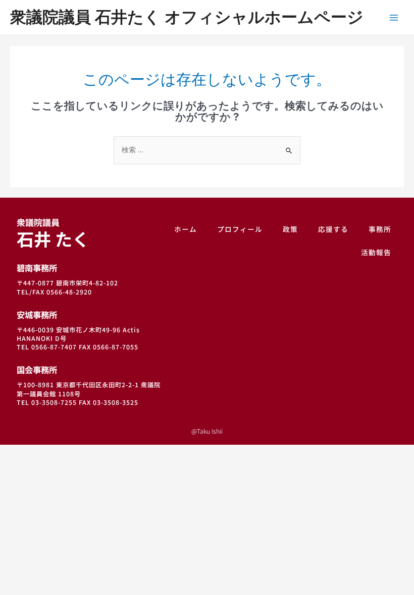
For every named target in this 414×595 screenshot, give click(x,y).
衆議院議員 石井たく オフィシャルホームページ (187, 17)
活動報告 (376, 252)
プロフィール (240, 229)
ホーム (185, 229)
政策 (290, 229)
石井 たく (53, 233)
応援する (333, 229)
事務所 (380, 229)
